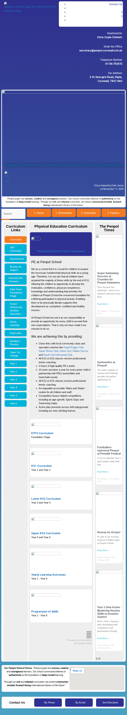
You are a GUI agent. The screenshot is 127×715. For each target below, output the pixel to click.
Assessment (17, 258)
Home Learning (14, 323)
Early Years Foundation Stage (16, 292)
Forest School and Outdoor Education (16, 308)
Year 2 (13, 371)
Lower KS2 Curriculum (46, 498)
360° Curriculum (16, 249)
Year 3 (13, 379)
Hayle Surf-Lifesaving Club (57, 354)
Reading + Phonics (15, 343)
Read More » (103, 304)
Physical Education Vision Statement (61, 251)
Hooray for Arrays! (108, 532)
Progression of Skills (44, 611)
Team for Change (15, 354)
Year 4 (13, 387)
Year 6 (13, 403)
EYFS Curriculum (42, 433)
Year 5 (13, 395)
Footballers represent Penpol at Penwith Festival (109, 450)
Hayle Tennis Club (48, 351)
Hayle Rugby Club (73, 347)
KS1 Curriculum (41, 465)
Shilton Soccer (80, 351)
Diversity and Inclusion (16, 280)
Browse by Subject (15, 268)
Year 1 (13, 363)
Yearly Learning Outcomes (48, 574)
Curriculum (16, 239)
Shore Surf (65, 351)
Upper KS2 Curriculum (45, 533)
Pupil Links (15, 333)
